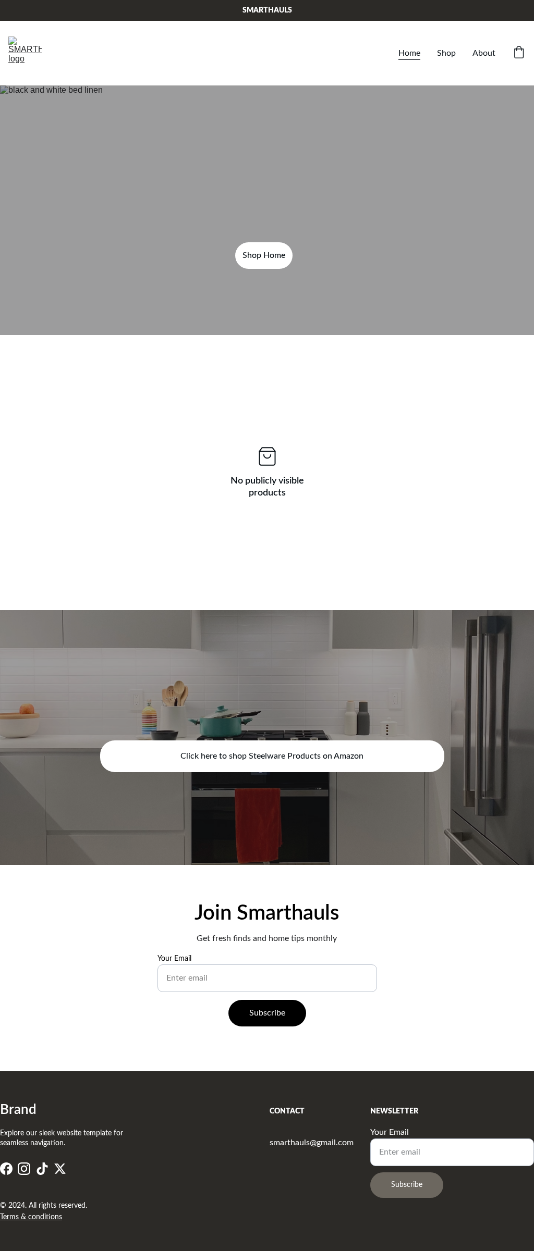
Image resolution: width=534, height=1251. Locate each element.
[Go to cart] (519, 53)
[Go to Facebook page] (6, 1169)
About (483, 53)
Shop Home (263, 255)
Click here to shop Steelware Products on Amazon (271, 756)
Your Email (174, 958)
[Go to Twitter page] (60, 1169)
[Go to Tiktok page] (42, 1169)
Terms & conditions (31, 1217)
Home (409, 53)
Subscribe (267, 1013)
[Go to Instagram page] (24, 1169)
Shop (446, 53)
